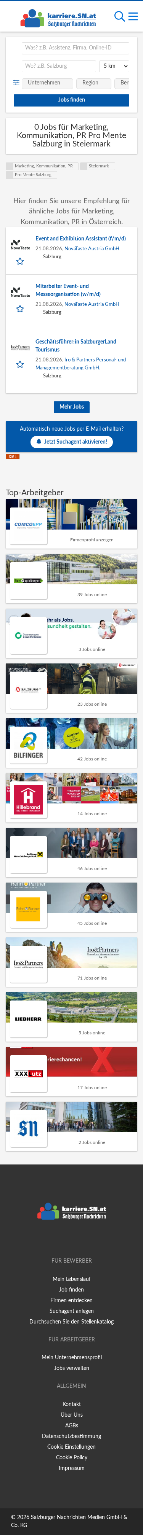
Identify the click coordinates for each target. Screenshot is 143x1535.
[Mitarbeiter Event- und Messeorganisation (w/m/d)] (20, 292)
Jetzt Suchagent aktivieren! (75, 442)
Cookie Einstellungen (71, 1447)
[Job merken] (21, 261)
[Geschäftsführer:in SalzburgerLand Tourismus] (20, 347)
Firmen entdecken (71, 1300)
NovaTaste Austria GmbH (91, 249)
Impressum (72, 1468)
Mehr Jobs (71, 407)
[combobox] (75, 48)
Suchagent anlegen (72, 1311)
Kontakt (72, 1404)
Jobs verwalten (71, 1368)
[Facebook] (60, 1239)
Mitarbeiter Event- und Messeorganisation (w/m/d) (68, 290)
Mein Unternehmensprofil (72, 1357)
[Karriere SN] (58, 17)
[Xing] (73, 1239)
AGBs (71, 1425)
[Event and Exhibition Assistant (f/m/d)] (20, 244)
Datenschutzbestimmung (71, 1436)
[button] (18, 82)
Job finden (71, 1290)
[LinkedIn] (84, 1239)
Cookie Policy (71, 1457)
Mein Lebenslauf (72, 1279)
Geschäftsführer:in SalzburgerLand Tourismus (75, 346)
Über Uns (72, 1415)
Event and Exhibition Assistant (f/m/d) (80, 239)
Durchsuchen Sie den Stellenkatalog (71, 1322)
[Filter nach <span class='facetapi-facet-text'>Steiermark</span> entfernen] (83, 166)
